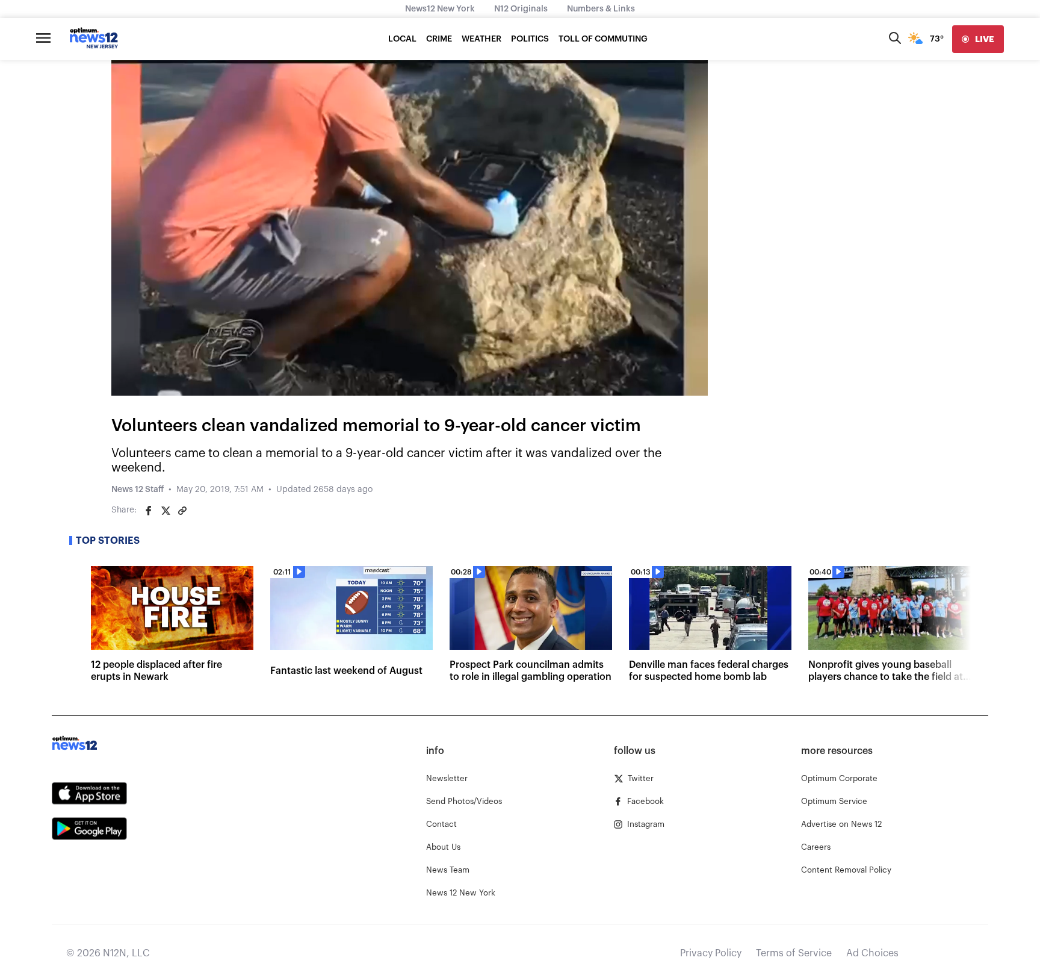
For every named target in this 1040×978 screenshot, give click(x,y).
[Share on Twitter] (165, 510)
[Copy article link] (182, 510)
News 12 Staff (137, 489)
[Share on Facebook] (148, 510)
